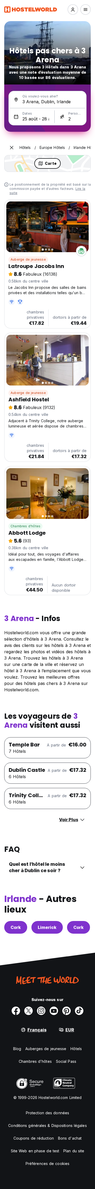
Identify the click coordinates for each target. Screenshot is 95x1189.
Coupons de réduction (33, 1138)
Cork (16, 927)
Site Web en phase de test (35, 1151)
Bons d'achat (70, 1138)
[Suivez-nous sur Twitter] (28, 1011)
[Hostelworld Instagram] (41, 1011)
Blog (17, 1048)
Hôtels (76, 1048)
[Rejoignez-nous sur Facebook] (16, 1011)
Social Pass (66, 1061)
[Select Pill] (73, 9)
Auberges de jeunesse (45, 1048)
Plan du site (73, 1151)
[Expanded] (11, 147)
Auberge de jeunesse (28, 259)
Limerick (47, 927)
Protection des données (47, 1113)
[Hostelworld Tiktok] (79, 1011)
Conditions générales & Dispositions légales (47, 1125)
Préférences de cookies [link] (47, 1163)
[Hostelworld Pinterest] (66, 1011)
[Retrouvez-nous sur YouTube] (54, 1011)
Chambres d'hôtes (25, 526)
